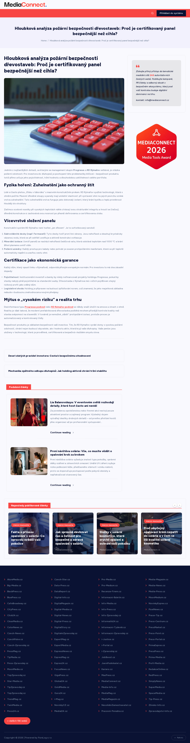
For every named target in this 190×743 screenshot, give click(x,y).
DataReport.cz (62, 591)
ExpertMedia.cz (62, 645)
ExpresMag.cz (61, 657)
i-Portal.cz (107, 645)
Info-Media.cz (109, 603)
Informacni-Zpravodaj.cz (115, 633)
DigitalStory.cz (62, 627)
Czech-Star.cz (62, 579)
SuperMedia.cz (157, 687)
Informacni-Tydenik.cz (114, 627)
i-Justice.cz (108, 639)
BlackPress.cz (14, 591)
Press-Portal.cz (157, 639)
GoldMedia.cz (61, 687)
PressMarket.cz (157, 627)
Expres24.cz (61, 663)
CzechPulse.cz (15, 639)
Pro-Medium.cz (110, 585)
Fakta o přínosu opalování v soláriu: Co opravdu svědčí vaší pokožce (28, 537)
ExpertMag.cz (61, 639)
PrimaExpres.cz (157, 645)
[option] (28, 533)
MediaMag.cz (109, 693)
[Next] (179, 505)
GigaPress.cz (61, 675)
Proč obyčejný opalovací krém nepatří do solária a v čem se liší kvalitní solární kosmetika (161, 535)
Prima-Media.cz (157, 657)
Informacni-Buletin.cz (113, 597)
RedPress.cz (155, 675)
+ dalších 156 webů (17, 720)
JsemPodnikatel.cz (112, 663)
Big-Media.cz (14, 585)
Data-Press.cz (61, 585)
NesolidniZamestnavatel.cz (116, 705)
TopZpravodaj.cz (16, 675)
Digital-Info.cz (62, 597)
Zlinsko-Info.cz (157, 705)
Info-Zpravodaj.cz (111, 615)
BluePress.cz (14, 597)
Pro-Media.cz (109, 579)
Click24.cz (12, 615)
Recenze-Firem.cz (111, 591)
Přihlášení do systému (171, 13)
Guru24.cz (60, 693)
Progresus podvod (35, 307)
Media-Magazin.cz (158, 579)
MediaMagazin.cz (111, 699)
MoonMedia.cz (15, 669)
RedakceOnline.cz (158, 669)
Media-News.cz (157, 585)
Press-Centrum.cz (158, 621)
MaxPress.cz (108, 675)
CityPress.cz (14, 609)
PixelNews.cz (156, 609)
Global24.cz (60, 681)
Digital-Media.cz (63, 609)
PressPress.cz (156, 651)
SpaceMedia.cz (157, 693)
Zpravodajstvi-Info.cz (160, 711)
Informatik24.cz (110, 621)
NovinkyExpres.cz (158, 603)
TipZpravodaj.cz (16, 687)
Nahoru (180, 738)
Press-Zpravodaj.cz (17, 663)
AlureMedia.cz (15, 579)
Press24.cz (13, 711)
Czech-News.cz (15, 633)
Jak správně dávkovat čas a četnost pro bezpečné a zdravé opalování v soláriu (71, 537)
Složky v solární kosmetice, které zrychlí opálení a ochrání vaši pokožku (115, 537)
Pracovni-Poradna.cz (113, 711)
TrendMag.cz (14, 699)
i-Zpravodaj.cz (109, 651)
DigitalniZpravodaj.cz (65, 633)
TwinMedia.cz (14, 705)
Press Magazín (21, 525)
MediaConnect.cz (19, 550)
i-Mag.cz (59, 699)
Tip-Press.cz (155, 699)
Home (44, 40)
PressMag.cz (14, 651)
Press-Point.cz (156, 633)
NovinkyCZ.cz (61, 705)
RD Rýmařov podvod (62, 307)
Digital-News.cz (62, 615)
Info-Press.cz (109, 609)
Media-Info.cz (109, 687)
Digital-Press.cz (62, 621)
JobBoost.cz (108, 657)
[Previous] (175, 505)
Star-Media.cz (14, 681)
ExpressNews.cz (63, 651)
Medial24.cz (60, 711)
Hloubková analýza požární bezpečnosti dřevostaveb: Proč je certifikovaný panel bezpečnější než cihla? (99, 40)
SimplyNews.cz (157, 681)
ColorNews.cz (14, 627)
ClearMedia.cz (15, 621)
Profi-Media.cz (156, 663)
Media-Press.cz (157, 591)
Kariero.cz (107, 669)
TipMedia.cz (13, 657)
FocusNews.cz (62, 669)
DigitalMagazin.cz (63, 603)
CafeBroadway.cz (16, 603)
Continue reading (60, 432)
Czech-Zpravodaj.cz (18, 645)
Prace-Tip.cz (155, 615)
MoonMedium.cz (157, 597)
